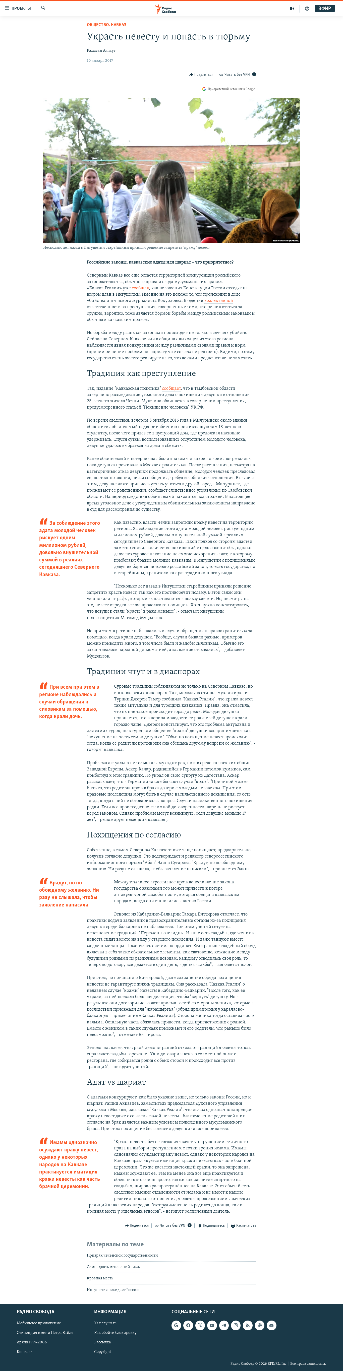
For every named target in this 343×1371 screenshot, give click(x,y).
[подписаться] (271, 1325)
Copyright (102, 1352)
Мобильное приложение (39, 1323)
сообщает (171, 388)
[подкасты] (307, 8)
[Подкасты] (259, 1325)
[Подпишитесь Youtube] (212, 1325)
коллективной (218, 301)
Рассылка (102, 1342)
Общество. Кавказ (106, 25)
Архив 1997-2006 (32, 1342)
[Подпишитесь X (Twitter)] (200, 1325)
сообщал (140, 288)
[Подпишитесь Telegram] (224, 1325)
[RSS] (247, 1325)
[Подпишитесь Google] (176, 1325)
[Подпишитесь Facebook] (188, 1325)
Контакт (24, 1352)
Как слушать (105, 1323)
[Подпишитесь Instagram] (236, 1325)
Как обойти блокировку (115, 1333)
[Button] (201, 75)
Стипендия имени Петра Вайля (45, 1333)
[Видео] (292, 8)
